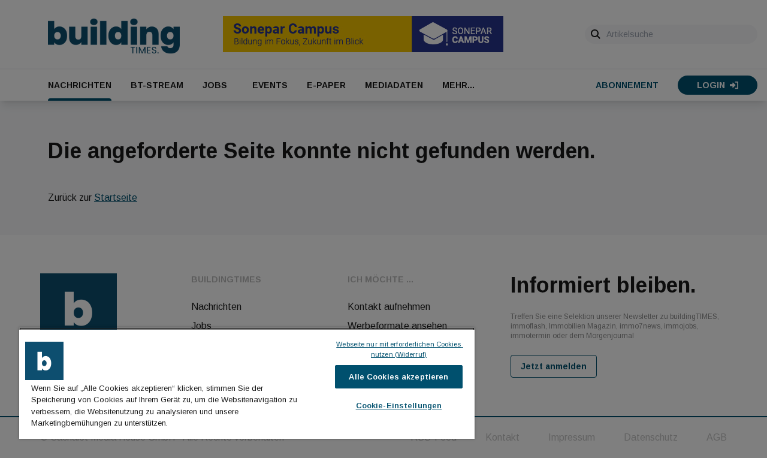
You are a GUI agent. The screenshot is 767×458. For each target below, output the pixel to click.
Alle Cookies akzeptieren (398, 376)
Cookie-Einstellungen (399, 405)
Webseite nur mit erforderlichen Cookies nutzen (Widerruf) (399, 349)
